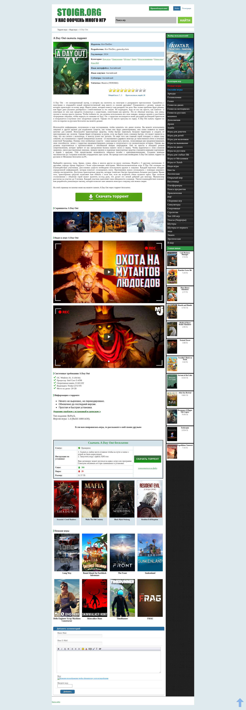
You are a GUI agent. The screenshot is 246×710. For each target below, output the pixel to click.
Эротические (174, 239)
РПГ (169, 197)
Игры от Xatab (174, 162)
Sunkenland (150, 573)
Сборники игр (174, 200)
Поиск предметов (176, 189)
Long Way (66, 573)
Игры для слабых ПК (178, 154)
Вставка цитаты (93, 649)
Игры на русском (176, 151)
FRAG (150, 619)
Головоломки (174, 97)
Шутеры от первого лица (177, 229)
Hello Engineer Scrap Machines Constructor (66, 620)
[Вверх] (240, 702)
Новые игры (158, 59)
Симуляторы (173, 204)
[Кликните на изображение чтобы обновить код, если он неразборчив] (83, 678)
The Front (122, 573)
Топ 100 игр (173, 216)
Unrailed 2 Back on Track (185, 358)
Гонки (170, 101)
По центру (75, 649)
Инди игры (106, 59)
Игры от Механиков (177, 158)
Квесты (171, 170)
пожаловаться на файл (147, 468)
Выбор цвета (86, 649)
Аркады (171, 93)
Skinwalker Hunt (94, 619)
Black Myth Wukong (122, 520)
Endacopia (185, 428)
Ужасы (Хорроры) (176, 220)
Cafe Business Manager (185, 253)
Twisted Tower (185, 340)
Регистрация (186, 8)
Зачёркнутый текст (68, 649)
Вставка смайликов (83, 649)
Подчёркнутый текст (65, 649)
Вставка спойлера (100, 649)
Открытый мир (175, 177)
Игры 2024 (95, 63)
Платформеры (174, 185)
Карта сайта (56, 702)
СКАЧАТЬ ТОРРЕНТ (147, 459)
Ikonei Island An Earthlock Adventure (94, 574)
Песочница (173, 181)
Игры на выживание (145, 59)
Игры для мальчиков (177, 139)
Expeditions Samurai (185, 445)
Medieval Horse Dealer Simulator (185, 323)
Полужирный (58, 649)
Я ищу (170, 242)
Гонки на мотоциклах (178, 109)
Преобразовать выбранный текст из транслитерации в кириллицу (96, 649)
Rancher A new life (185, 270)
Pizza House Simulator (185, 288)
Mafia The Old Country (94, 520)
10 (144, 90)
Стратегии (172, 212)
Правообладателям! (158, 8)
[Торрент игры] (80, 26)
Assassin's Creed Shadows (66, 520)
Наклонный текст (61, 649)
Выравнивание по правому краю (79, 649)
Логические (173, 174)
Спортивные (173, 208)
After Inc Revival (185, 393)
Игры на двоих (175, 147)
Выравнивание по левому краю (72, 649)
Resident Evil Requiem (149, 520)
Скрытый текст (90, 649)
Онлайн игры (175, 89)
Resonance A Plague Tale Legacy (185, 411)
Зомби (170, 127)
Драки (170, 124)
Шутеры (127, 59)
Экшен (134, 59)
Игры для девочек (176, 131)
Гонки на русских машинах (176, 114)
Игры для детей (175, 135)
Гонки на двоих (175, 105)
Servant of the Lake (185, 375)
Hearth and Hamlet (185, 305)
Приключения (117, 59)
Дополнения (173, 120)
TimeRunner (122, 619)
